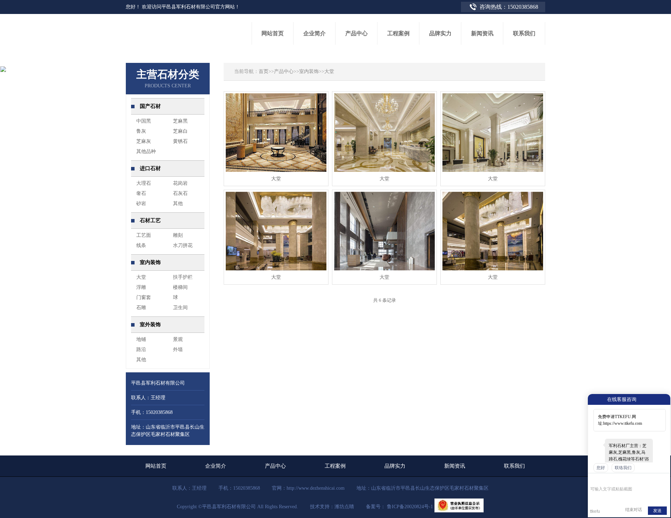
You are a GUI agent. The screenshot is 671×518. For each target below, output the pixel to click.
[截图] (622, 478)
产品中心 (284, 71)
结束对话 (633, 509)
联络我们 (623, 467)
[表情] (594, 478)
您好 (601, 467)
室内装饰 (309, 71)
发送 (657, 510)
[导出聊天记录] (664, 478)
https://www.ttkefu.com (622, 423)
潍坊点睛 (344, 506)
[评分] (604, 479)
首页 (263, 71)
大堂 (329, 71)
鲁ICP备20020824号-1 (409, 506)
